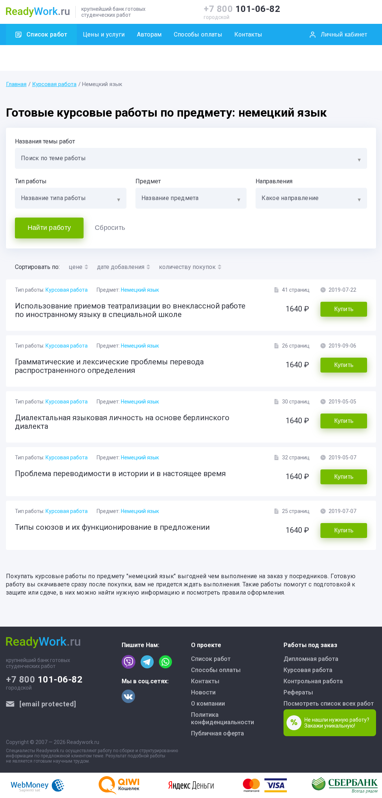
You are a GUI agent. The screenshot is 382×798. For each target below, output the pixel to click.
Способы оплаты (198, 34)
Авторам (149, 34)
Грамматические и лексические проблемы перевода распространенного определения (109, 366)
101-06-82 (242, 9)
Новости (203, 692)
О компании (208, 703)
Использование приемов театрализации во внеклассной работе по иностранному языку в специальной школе (130, 310)
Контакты (248, 34)
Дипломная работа (311, 658)
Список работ (47, 34)
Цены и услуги (104, 34)
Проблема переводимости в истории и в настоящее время (120, 473)
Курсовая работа (54, 84)
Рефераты (298, 692)
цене (75, 266)
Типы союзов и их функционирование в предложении (112, 527)
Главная (16, 84)
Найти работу (49, 227)
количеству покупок (187, 266)
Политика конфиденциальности (222, 718)
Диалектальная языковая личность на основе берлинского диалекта (122, 422)
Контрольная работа (313, 681)
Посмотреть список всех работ (329, 703)
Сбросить (110, 227)
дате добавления (120, 266)
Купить (344, 309)
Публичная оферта (217, 733)
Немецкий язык (140, 290)
